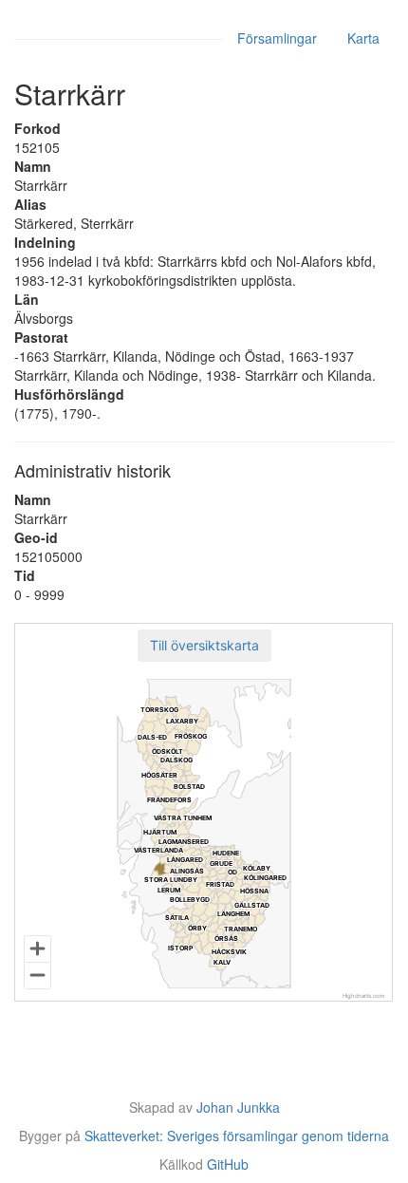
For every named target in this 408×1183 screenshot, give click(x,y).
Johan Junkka (238, 1107)
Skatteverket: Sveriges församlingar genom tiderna (236, 1135)
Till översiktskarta (204, 645)
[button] (204, 645)
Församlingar (277, 37)
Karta (363, 37)
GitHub (228, 1164)
